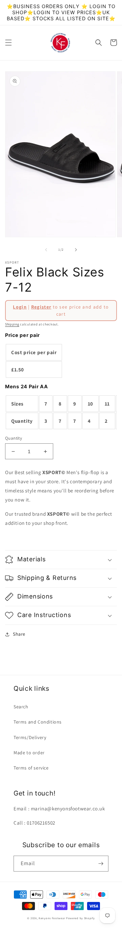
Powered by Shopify (80, 918)
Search (21, 707)
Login (20, 307)
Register (41, 307)
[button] (8, 42)
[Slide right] (75, 249)
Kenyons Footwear (52, 918)
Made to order (29, 753)
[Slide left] (46, 249)
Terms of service (31, 768)
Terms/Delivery (30, 737)
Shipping (12, 324)
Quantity (13, 438)
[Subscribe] (100, 864)
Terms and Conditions (38, 722)
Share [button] (19, 634)
